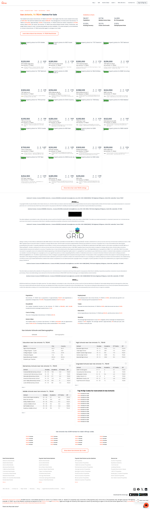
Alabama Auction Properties (83, 480)
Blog (38, 488)
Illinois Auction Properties (82, 478)
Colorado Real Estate (9, 471)
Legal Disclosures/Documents (50, 488)
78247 (79, 405)
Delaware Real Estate (8, 475)
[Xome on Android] (143, 494)
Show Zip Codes (75, 450)
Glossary (32, 488)
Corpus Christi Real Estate (46, 480)
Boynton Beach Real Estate (46, 469)
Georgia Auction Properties (82, 469)
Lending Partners (115, 467)
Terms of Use (45, 501)
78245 (79, 393)
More (4, 482)
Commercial (114, 465)
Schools (34, 335)
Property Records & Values (118, 469)
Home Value (105, 2)
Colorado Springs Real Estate (47, 478)
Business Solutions (116, 463)
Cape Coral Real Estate (45, 471)
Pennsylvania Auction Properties (84, 467)
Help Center (24, 488)
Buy (94, 2)
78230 (79, 421)
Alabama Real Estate (8, 460)
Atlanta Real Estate (44, 460)
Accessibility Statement (133, 501)
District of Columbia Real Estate (11, 478)
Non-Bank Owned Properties (119, 478)
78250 (79, 411)
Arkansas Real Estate (8, 467)
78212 (27, 444)
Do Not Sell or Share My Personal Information (33, 503)
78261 (79, 407)
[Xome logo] (4, 2)
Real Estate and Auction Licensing (11, 499)
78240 (48, 10)
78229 (101, 444)
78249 (79, 417)
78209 (79, 399)
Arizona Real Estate (8, 465)
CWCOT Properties (116, 471)
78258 (79, 415)
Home (21, 10)
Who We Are (121, 2)
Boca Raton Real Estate (45, 467)
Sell (99, 2)
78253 (79, 395)
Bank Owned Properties (117, 475)
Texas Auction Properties (82, 463)
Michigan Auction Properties (83, 471)
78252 (79, 401)
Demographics (59, 335)
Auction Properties (116, 460)
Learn (113, 2)
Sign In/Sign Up (142, 2)
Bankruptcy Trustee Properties (119, 473)
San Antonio (42, 10)
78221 (52, 444)
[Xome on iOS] (134, 494)
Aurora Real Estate (44, 463)
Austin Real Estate (44, 465)
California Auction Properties (83, 465)
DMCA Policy (17, 503)
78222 (79, 409)
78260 (79, 403)
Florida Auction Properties (82, 473)
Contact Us (131, 2)
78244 (79, 413)
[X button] (142, 489)
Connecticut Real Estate (9, 473)
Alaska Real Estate (8, 463)
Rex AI (62, 488)
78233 (101, 442)
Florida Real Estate (8, 480)
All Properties (78, 460)
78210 (76, 444)
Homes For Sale (29, 10)
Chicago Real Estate (44, 475)
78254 (79, 397)
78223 (79, 419)
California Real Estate (8, 469)
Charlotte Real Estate (45, 473)
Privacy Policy (55, 501)
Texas (35, 10)
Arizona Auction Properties (82, 475)
